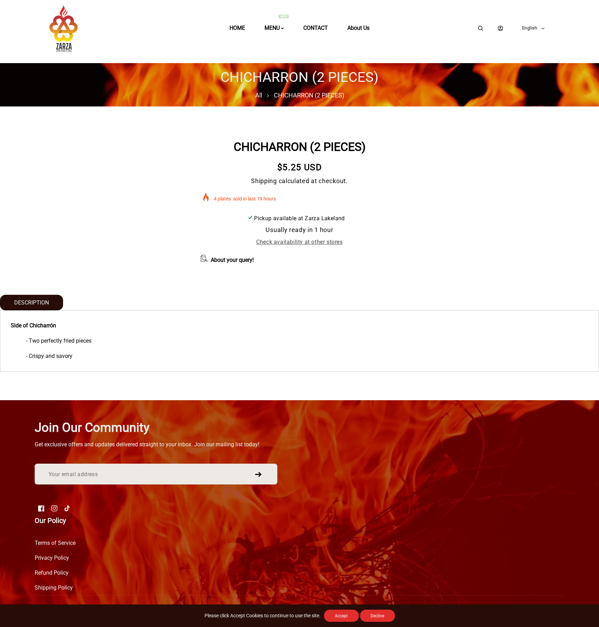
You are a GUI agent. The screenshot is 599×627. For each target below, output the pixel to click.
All (258, 95)
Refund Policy (52, 572)
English (529, 28)
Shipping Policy (54, 587)
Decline (377, 615)
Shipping (264, 180)
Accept (341, 615)
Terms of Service (55, 543)
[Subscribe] (258, 474)
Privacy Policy (52, 558)
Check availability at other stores (299, 242)
